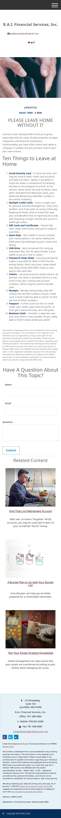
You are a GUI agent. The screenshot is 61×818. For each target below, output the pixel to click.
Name (8, 384)
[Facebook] (34, 42)
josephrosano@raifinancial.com (24, 33)
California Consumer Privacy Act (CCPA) (35, 786)
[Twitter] (29, 42)
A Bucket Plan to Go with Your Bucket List (30, 583)
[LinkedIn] (32, 42)
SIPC (20, 797)
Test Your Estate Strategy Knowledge (30, 653)
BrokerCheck (8, 746)
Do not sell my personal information (27, 791)
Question (7, 422)
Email (8, 403)
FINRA (13, 797)
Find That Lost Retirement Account (30, 511)
